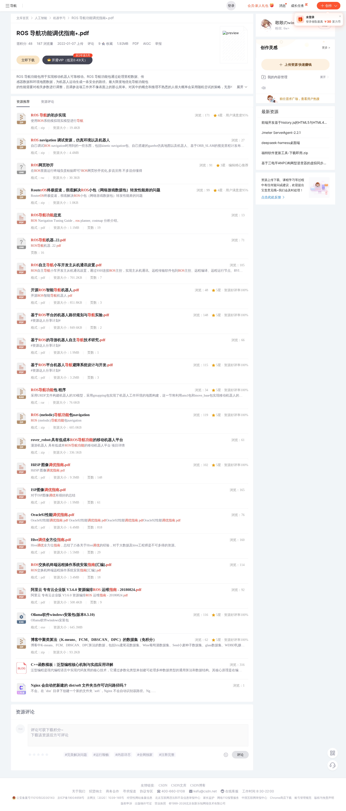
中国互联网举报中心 (254, 797)
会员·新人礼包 (258, 6)
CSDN (163, 785)
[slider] (38, 754)
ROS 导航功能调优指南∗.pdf (52, 33)
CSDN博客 (197, 785)
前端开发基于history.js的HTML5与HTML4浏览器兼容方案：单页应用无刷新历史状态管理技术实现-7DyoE (295, 122)
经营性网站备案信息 (139, 797)
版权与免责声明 (324, 797)
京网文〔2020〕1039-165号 (105, 797)
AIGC (147, 43)
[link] (22, 18)
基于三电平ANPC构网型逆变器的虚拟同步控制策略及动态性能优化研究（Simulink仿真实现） (295, 163)
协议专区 (146, 791)
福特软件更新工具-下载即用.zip (285, 153)
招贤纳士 (95, 791)
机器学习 (59, 18)
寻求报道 (129, 791)
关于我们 (78, 791)
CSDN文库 (178, 785)
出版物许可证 (143, 803)
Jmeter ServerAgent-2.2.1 (281, 133)
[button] (242, 87)
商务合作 (112, 791)
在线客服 (231, 791)
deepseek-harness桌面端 (281, 143)
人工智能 (41, 18)
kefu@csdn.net (205, 791)
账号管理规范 (302, 797)
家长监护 (208, 797)
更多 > (326, 47)
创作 (328, 6)
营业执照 (160, 803)
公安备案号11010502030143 (35, 797)
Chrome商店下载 (281, 797)
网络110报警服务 (228, 797)
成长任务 (298, 6)
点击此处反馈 (271, 197)
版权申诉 (126, 803)
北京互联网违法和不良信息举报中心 (177, 797)
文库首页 (22, 18)
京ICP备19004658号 (70, 797)
